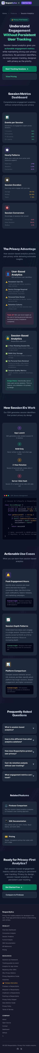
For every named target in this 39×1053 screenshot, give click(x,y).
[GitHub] (18, 1049)
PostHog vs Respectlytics (10, 996)
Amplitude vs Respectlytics (11, 993)
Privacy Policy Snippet (9, 999)
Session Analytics (8, 936)
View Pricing (11, 76)
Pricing (4, 950)
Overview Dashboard (9, 930)
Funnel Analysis (7, 940)
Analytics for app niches (10, 966)
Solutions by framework (10, 960)
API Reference (7, 946)
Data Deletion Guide (8, 1003)
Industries (5, 979)
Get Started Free (14, 887)
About (4, 1019)
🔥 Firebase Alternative (10, 983)
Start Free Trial (26, 3)
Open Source (6, 1023)
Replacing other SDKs (9, 969)
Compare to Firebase (15, 895)
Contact (5, 1026)
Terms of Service (7, 1009)
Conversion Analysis (9, 933)
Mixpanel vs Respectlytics (10, 989)
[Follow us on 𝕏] (21, 1049)
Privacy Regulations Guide (10, 976)
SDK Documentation (8, 943)
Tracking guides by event (10, 963)
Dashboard (5, 1029)
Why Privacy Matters (9, 973)
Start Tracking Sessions (17, 69)
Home (4, 13)
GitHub (4, 1033)
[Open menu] (18, 3)
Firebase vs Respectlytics (10, 986)
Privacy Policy (6, 1006)
